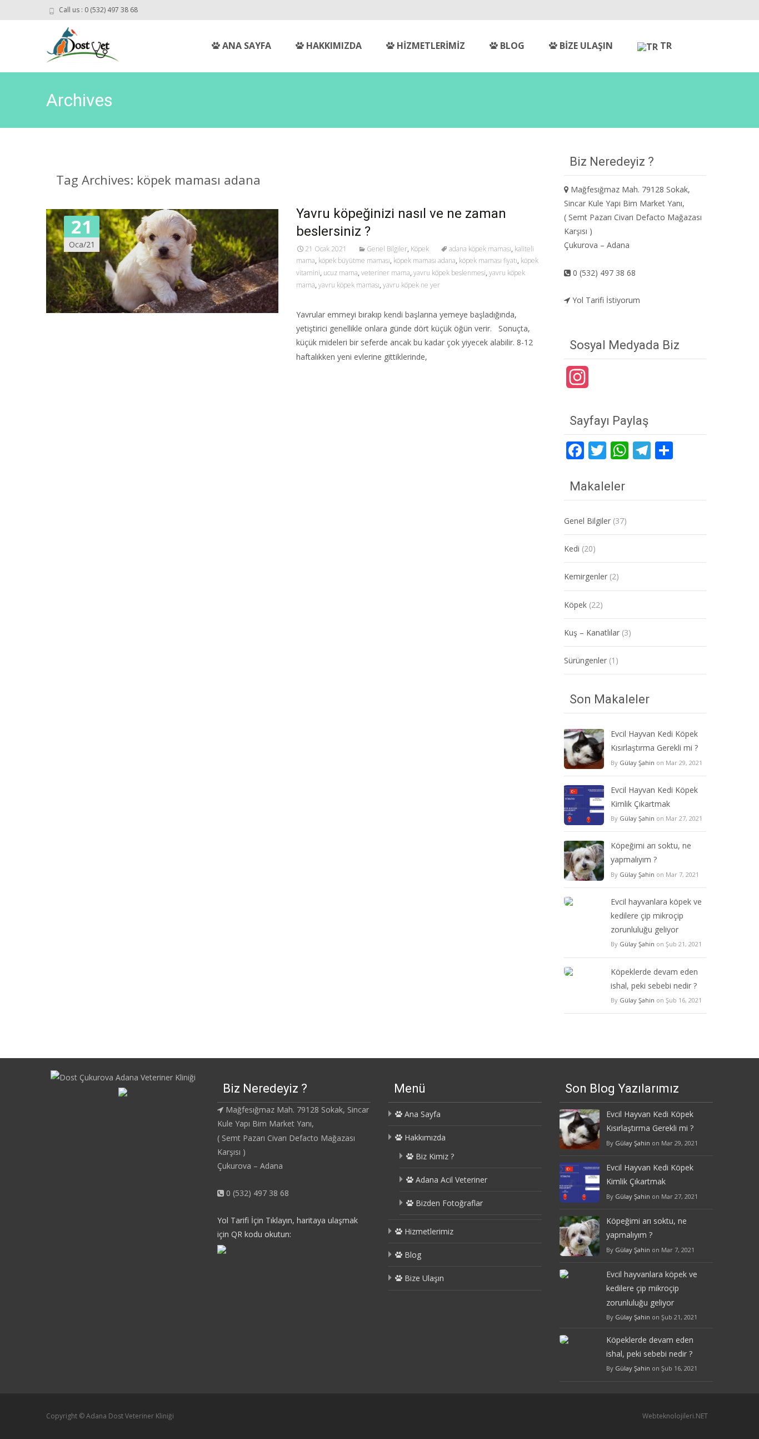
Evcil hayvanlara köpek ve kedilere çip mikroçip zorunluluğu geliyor (656, 915)
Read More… (321, 377)
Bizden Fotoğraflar (448, 1203)
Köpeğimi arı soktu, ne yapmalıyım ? (651, 852)
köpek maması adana (424, 260)
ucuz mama (340, 272)
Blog (511, 45)
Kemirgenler (585, 576)
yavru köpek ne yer (411, 285)
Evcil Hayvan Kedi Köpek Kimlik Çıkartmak (654, 797)
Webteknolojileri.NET (675, 1416)
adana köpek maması (480, 249)
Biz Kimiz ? (433, 1156)
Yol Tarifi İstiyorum (605, 300)
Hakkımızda (333, 45)
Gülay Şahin (637, 762)
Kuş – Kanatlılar (592, 632)
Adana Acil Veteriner (450, 1179)
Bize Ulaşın (585, 45)
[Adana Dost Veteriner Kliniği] (73, 42)
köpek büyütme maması (354, 260)
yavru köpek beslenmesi (449, 272)
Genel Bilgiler (387, 249)
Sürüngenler (585, 660)
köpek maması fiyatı (488, 260)
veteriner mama (385, 272)
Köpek (420, 249)
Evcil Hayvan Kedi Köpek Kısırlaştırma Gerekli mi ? (654, 740)
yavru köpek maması (348, 285)
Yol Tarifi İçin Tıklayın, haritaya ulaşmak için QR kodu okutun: (287, 1227)
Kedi (572, 548)
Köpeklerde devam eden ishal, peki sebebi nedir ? (654, 978)
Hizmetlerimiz (430, 45)
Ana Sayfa (245, 45)
